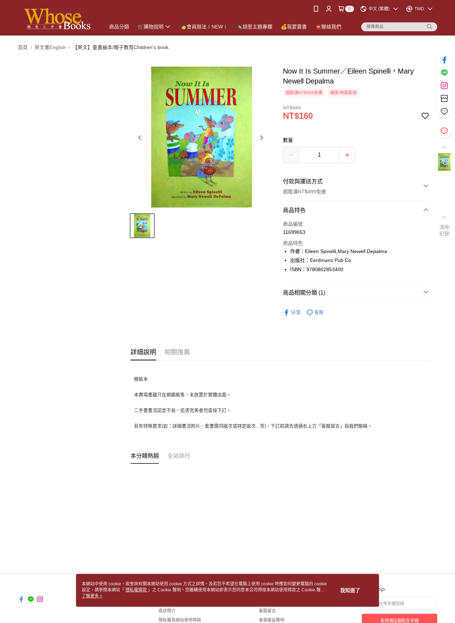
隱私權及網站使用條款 (180, 620)
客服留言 (267, 610)
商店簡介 (167, 610)
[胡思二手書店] (57, 18)
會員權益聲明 (271, 620)
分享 (296, 312)
